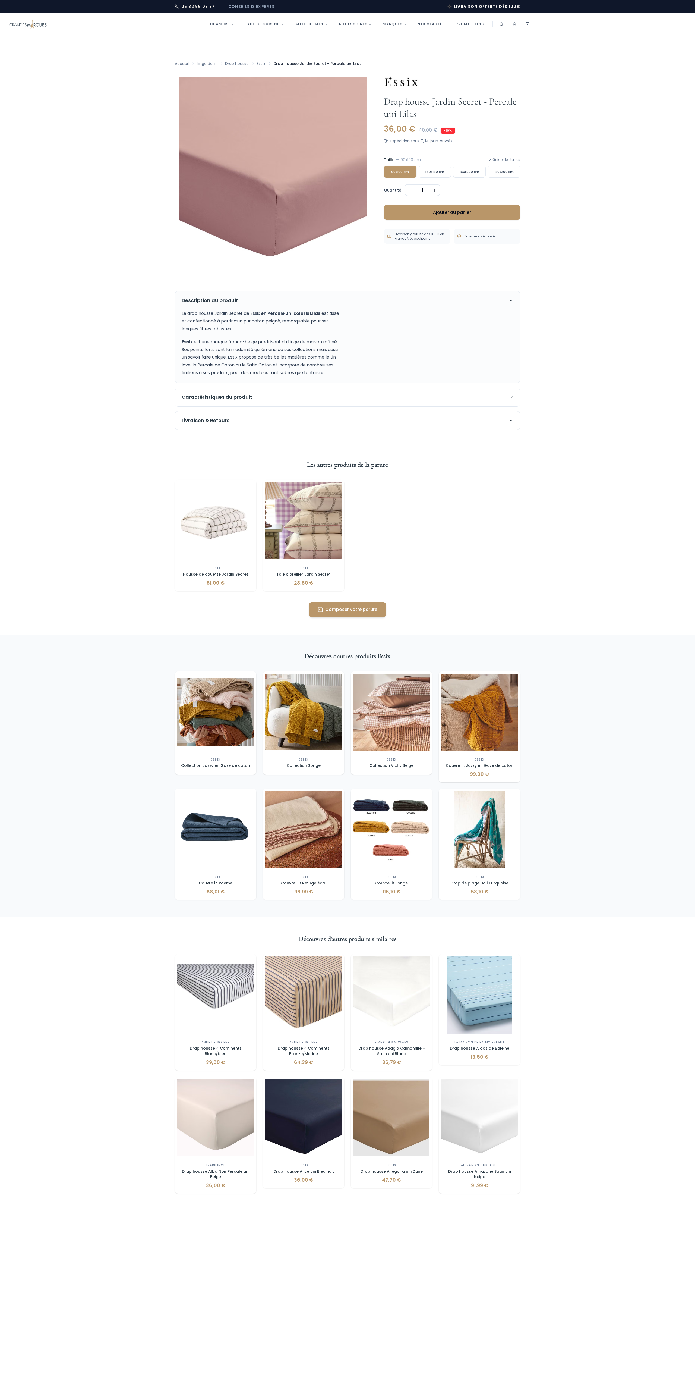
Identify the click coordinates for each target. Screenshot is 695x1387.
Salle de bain (309, 24)
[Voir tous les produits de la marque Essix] (401, 82)
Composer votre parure (351, 609)
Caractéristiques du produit (217, 397)
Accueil (182, 63)
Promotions (470, 24)
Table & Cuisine (262, 24)
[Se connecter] (514, 24)
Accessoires (353, 24)
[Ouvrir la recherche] (501, 24)
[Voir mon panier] (527, 24)
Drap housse (237, 63)
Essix (261, 63)
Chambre (220, 24)
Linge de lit (207, 63)
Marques (392, 24)
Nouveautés (431, 24)
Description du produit (210, 300)
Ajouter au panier (452, 212)
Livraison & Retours (205, 420)
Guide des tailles (506, 160)
